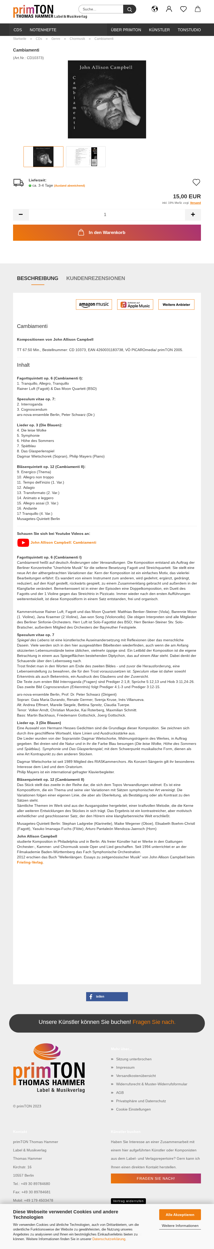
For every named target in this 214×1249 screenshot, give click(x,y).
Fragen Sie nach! (156, 1178)
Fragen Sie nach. (154, 1022)
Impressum (125, 1067)
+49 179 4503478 (38, 1200)
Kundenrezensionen (95, 278)
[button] (154, 9)
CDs (18, 30)
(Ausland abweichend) (69, 185)
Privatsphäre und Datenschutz (141, 1101)
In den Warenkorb (107, 232)
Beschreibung (37, 278)
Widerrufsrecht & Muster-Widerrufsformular (151, 1084)
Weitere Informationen (180, 1225)
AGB (120, 1093)
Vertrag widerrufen (128, 1201)
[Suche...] (129, 9)
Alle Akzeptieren (180, 1215)
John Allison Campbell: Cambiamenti (62, 543)
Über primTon (126, 30)
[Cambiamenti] (107, 99)
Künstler (159, 30)
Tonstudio (189, 30)
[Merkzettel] (183, 9)
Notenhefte (43, 30)
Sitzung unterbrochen (134, 1059)
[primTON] (52, 11)
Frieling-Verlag (30, 862)
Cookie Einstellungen (133, 1109)
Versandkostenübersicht (136, 1076)
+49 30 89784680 (35, 1184)
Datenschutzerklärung (108, 1239)
